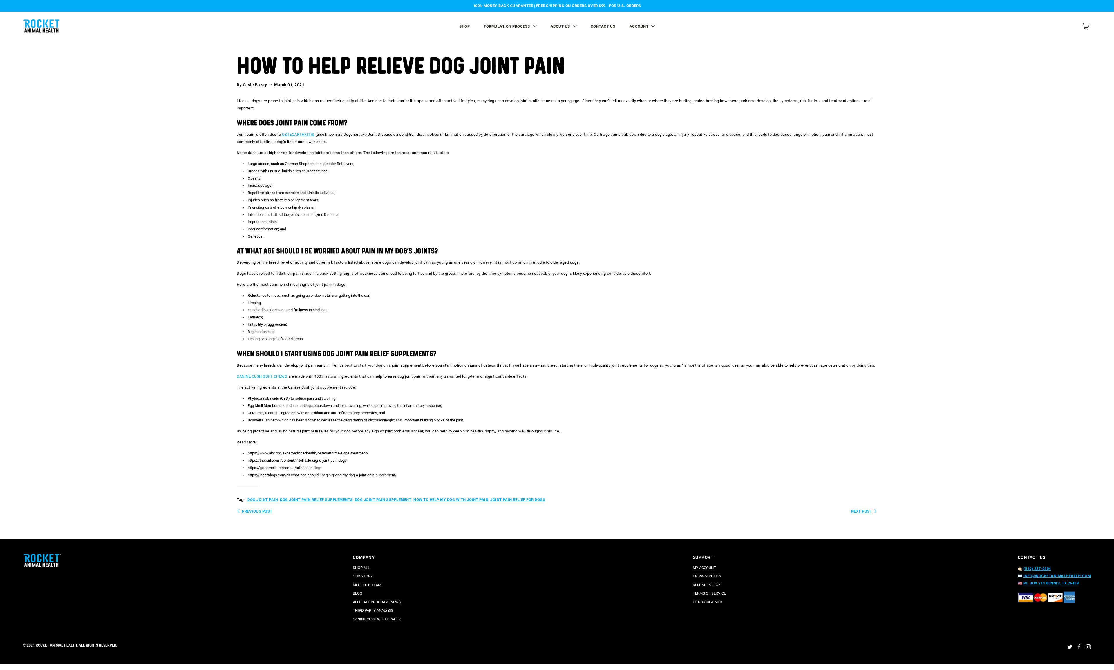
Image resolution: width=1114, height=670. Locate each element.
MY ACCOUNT (704, 568)
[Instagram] (1088, 646)
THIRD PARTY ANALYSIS (373, 610)
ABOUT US (560, 26)
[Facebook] (1079, 646)
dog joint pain (262, 499)
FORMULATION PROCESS (507, 26)
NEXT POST (861, 511)
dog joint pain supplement (383, 499)
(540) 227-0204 (1037, 568)
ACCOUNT (639, 26)
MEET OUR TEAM (367, 585)
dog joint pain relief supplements (316, 499)
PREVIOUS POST (257, 511)
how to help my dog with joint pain (450, 499)
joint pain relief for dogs (517, 499)
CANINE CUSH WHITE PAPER (377, 619)
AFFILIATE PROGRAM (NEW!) (377, 602)
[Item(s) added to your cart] (1086, 26)
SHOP (464, 26)
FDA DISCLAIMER (707, 602)
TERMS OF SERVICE (709, 593)
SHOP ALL (361, 568)
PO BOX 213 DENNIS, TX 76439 (1051, 583)
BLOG (357, 593)
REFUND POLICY (706, 585)
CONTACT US (603, 26)
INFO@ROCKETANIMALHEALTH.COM (1057, 576)
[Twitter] (1069, 646)
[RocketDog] (42, 26)
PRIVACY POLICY (707, 576)
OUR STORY (363, 576)
